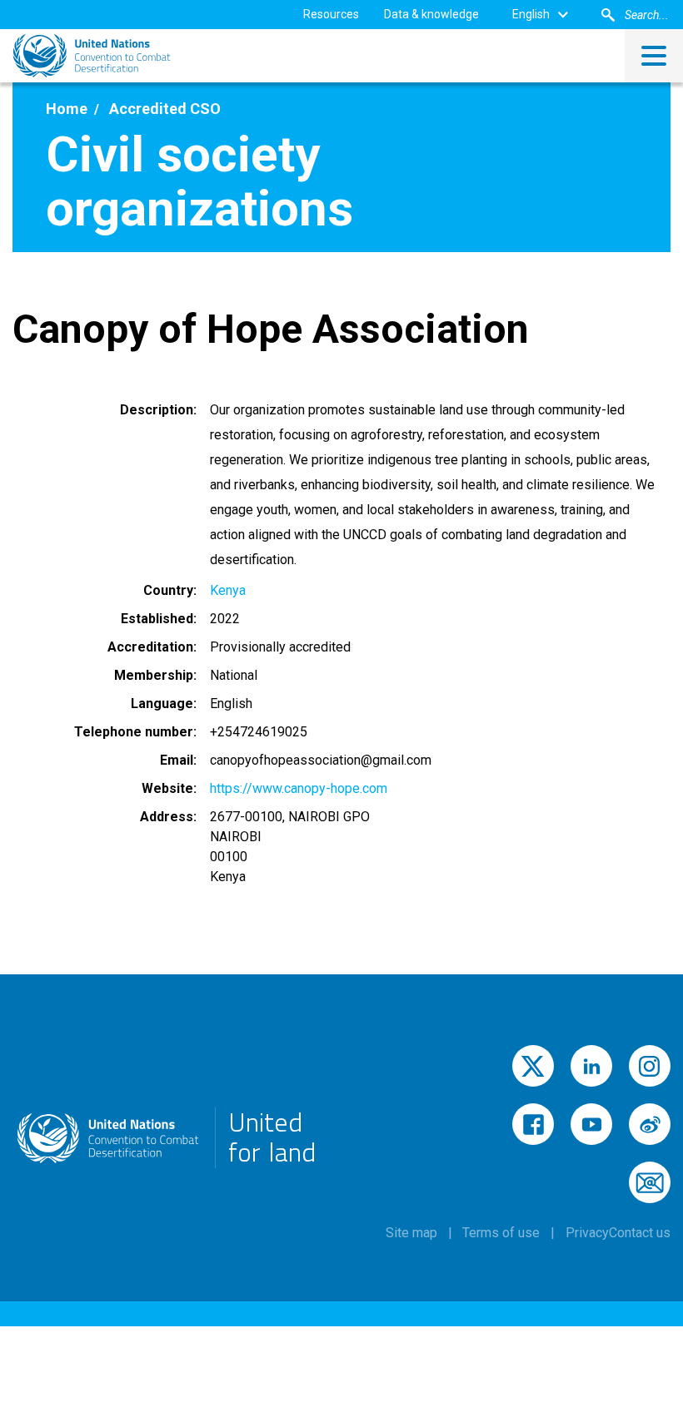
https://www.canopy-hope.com (298, 788)
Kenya (228, 590)
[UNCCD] (91, 55)
